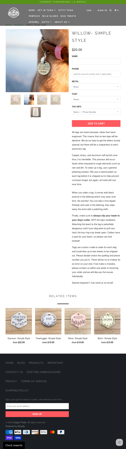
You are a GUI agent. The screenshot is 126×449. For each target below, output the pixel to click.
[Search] (111, 10)
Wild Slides (50, 16)
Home (10, 362)
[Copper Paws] (15, 13)
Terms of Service (34, 381)
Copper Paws (19, 422)
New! (32, 10)
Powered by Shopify (15, 426)
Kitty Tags (66, 10)
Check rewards (13, 445)
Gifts (46, 22)
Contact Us (14, 372)
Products (36, 362)
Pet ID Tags (46, 10)
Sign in (102, 10)
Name (75, 56)
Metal (75, 81)
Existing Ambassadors (44, 372)
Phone (75, 68)
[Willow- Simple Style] (37, 60)
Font (74, 93)
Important (55, 362)
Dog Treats (68, 16)
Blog (21, 362)
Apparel (34, 22)
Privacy (11, 381)
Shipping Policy (17, 390)
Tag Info (76, 106)
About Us (61, 22)
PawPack (34, 16)
